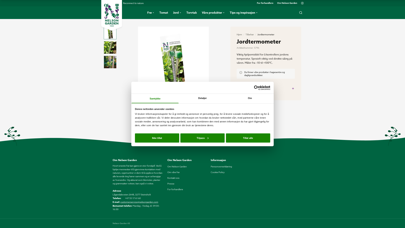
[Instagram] (302, 3)
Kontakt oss (173, 177)
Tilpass (201, 137)
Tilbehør (250, 34)
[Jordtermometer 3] (110, 62)
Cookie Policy (218, 172)
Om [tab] (250, 98)
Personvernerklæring (221, 166)
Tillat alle (248, 137)
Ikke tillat (157, 137)
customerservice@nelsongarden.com (139, 201)
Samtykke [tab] (155, 98)
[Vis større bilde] (173, 74)
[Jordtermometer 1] (110, 33)
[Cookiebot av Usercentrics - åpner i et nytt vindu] (256, 87)
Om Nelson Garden (287, 3)
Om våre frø (173, 172)
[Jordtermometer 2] (110, 47)
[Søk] (301, 13)
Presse (170, 183)
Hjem (239, 34)
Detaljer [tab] (202, 98)
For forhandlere (265, 3)
